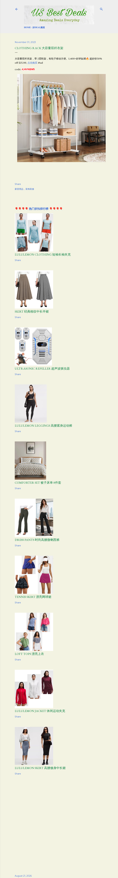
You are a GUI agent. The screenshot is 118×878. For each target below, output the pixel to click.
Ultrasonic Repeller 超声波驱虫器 (42, 368)
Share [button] (18, 184)
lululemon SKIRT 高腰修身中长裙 (40, 768)
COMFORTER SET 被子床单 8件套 (38, 483)
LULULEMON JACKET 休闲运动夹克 (40, 711)
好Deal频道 (39, 27)
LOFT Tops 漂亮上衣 (29, 654)
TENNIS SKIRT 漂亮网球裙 (33, 597)
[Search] (101, 9)
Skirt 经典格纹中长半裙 (32, 311)
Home (27, 27)
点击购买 (32, 62)
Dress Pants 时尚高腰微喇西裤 (37, 540)
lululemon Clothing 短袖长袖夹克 (43, 254)
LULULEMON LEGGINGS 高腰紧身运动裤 (43, 426)
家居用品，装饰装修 (24, 189)
